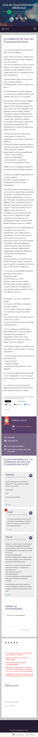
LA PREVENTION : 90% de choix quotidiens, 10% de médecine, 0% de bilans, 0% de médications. (19, 675)
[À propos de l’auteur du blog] (25, 18)
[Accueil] (16, 18)
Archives (7, 684)
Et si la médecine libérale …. (16, 446)
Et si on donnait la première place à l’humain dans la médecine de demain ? (19, 654)
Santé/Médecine (12, 441)
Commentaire (24, 630)
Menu (7, 29)
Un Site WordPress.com (19, 730)
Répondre (30, 475)
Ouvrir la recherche (34, 29)
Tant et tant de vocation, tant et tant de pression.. (19, 450)
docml (9, 512)
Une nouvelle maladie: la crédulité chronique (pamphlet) (16, 663)
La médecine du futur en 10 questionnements (19, 40)
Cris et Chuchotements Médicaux (19, 6)
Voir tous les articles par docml (21, 428)
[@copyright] (21, 18)
